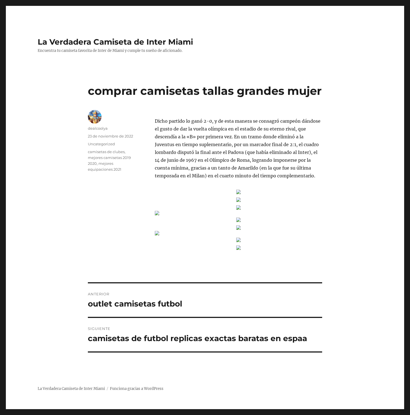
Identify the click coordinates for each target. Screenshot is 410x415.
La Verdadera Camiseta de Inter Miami (115, 42)
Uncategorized (101, 144)
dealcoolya (98, 128)
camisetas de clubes (106, 151)
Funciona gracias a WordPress (136, 388)
